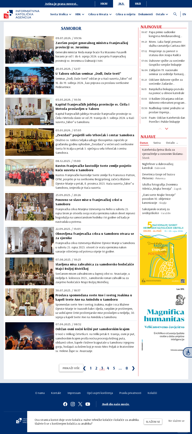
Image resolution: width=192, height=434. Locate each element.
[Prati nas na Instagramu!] (72, 404)
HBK (78, 14)
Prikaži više (71, 368)
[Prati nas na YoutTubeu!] (88, 404)
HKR (138, 3)
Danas (144, 142)
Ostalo (160, 14)
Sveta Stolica (59, 14)
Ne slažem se (176, 421)
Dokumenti (145, 14)
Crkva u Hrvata (98, 14)
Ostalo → (172, 142)
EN (184, 14)
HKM (103, 3)
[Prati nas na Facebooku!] (65, 404)
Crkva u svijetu (125, 14)
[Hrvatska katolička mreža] (24, 421)
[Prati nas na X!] (80, 404)
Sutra (157, 142)
